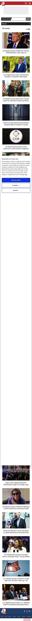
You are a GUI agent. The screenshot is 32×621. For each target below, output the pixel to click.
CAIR (27, 29)
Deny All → (16, 190)
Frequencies (29, 616)
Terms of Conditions (8, 616)
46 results (6, 28)
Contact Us (27, 619)
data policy (18, 168)
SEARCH (28, 19)
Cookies (14, 616)
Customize (15, 185)
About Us (18, 616)
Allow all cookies (16, 180)
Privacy (2, 616)
